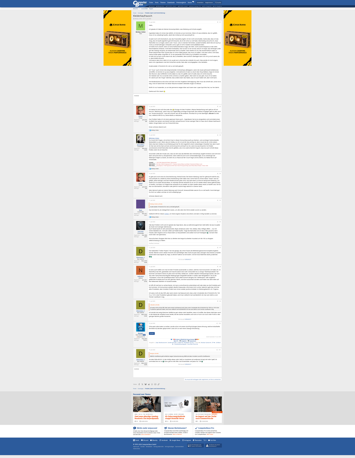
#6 (220, 222)
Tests (156, 2)
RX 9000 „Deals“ (183, 6)
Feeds (137, 440)
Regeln (151, 8)
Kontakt (142, 446)
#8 (220, 266)
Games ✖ (208, 342)
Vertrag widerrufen (158, 446)
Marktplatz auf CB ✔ (189, 342)
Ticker (151, 2)
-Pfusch (195, 344)
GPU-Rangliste (207, 6)
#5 (220, 200)
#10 (220, 323)
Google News (176, 440)
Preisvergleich (181, 2)
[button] (139, 8)
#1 (220, 22)
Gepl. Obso (158, 342)
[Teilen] (217, 22)
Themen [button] (163, 2)
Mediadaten (149, 446)
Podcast (152, 6)
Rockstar (203, 342)
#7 (220, 247)
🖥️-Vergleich (182, 341)
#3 (220, 135)
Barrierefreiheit (179, 446)
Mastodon (198, 440)
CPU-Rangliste (218, 6)
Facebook (164, 440)
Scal (179, 342)
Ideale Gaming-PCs (195, 6)
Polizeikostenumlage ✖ (180, 344)
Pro (144, 335)
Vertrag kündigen (169, 446)
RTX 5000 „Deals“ (171, 6)
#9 (220, 301)
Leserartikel (144, 8)
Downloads (171, 2)
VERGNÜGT (188, 259)
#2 (220, 106)
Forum (190, 2)
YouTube (213, 440)
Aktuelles (135, 8)
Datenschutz (136, 448)
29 (137, 421)
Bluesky (154, 440)
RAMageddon (160, 6)
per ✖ (181, 342)
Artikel (166, 214)
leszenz (163, 342)
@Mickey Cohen (154, 138)
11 (167, 421)
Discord (145, 440)
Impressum (136, 446)
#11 (220, 350)
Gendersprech (172, 342)
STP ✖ (213, 342)
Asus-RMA (190, 344)
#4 (220, 173)
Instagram (187, 440)
